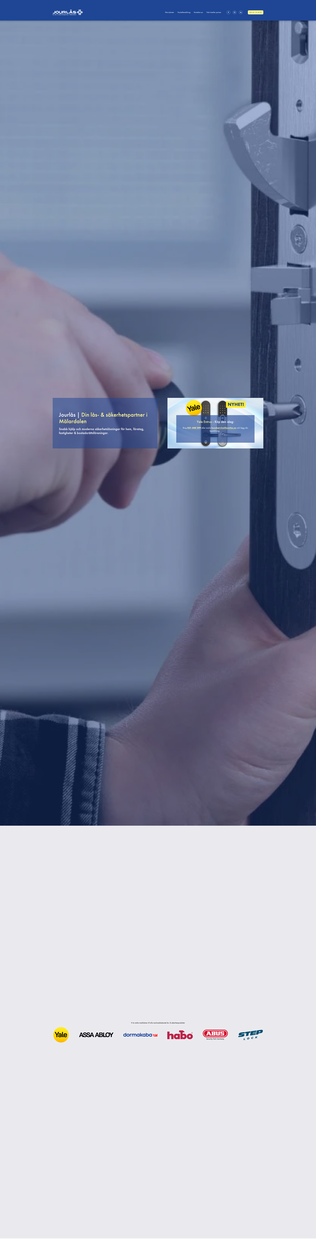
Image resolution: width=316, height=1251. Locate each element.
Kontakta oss (198, 12)
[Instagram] (234, 12)
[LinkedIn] (241, 12)
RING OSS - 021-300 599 (256, 12)
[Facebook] (228, 12)
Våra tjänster (169, 12)
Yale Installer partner (213, 12)
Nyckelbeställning (184, 12)
